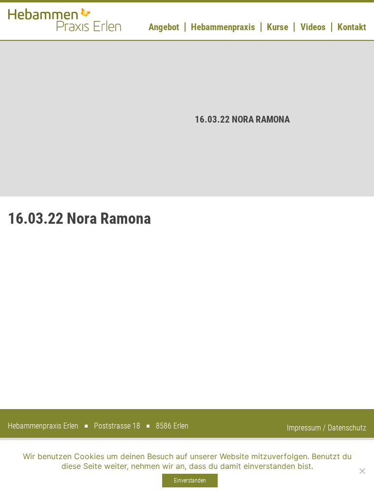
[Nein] (362, 471)
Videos (313, 27)
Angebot (164, 27)
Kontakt (351, 27)
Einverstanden (190, 480)
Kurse (277, 27)
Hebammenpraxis (223, 27)
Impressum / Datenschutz (326, 427)
